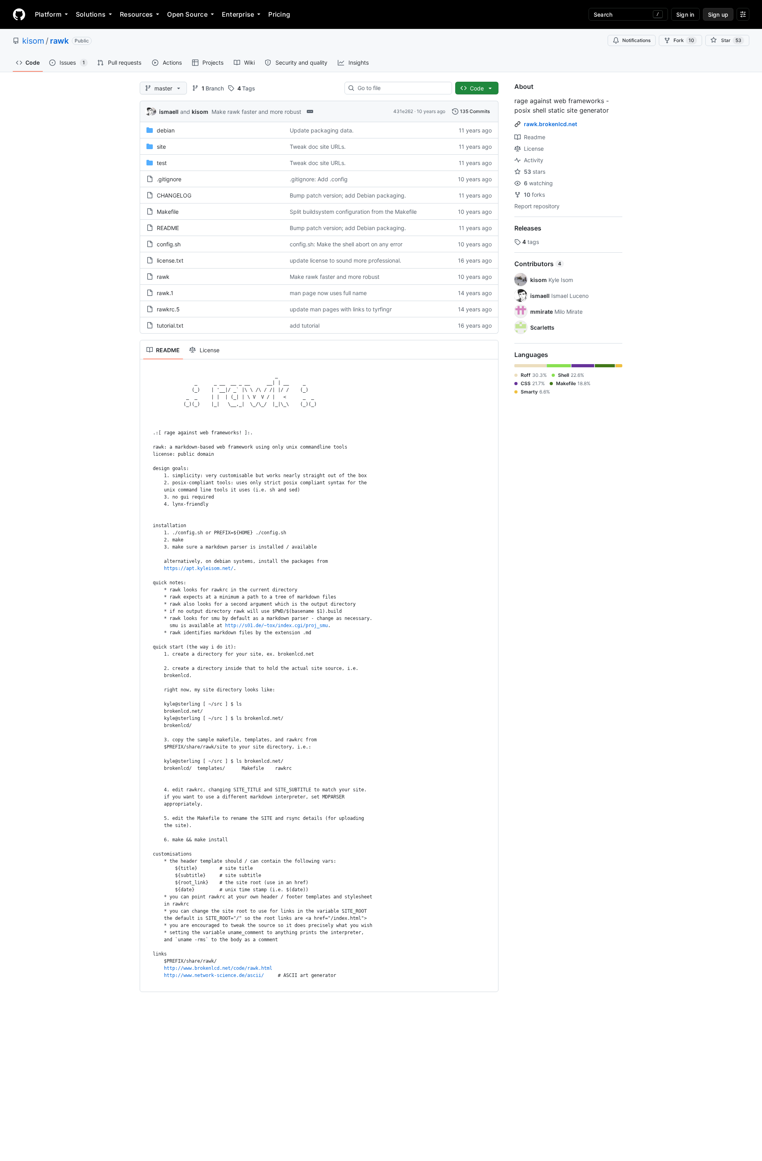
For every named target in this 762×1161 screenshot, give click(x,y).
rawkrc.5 (168, 309)
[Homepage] (19, 14)
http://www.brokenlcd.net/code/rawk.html (218, 968)
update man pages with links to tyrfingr (341, 309)
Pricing (279, 14)
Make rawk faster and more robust (256, 111)
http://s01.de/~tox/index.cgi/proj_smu (276, 625)
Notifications (636, 40)
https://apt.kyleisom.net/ (198, 568)
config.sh (169, 244)
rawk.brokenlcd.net (550, 124)
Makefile (168, 211)
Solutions (91, 14)
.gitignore (169, 179)
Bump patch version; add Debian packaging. (348, 195)
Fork (683, 40)
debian (166, 130)
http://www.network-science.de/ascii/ (214, 975)
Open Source (187, 14)
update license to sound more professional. (345, 260)
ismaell (169, 111)
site (161, 146)
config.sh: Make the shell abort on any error (346, 244)
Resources (136, 14)
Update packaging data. (322, 130)
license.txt (170, 260)
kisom (33, 41)
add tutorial (304, 325)
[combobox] (401, 88)
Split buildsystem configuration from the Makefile (353, 211)
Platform (48, 14)
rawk (59, 41)
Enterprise (238, 14)
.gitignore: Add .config (319, 179)
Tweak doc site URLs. (318, 146)
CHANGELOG (174, 195)
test (162, 162)
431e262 (403, 111)
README (168, 228)
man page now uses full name (328, 293)
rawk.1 (165, 293)
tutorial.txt (170, 325)
